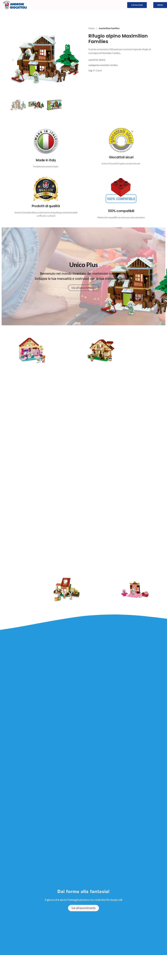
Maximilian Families (108, 65)
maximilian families (109, 28)
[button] (13, 60)
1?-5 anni (97, 70)
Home (91, 28)
